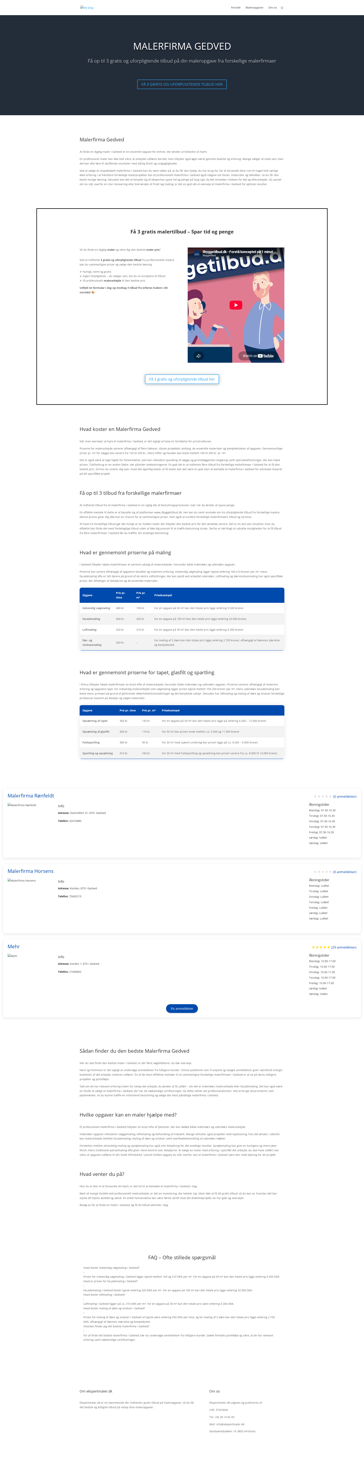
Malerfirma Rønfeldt (31, 795)
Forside (236, 7)
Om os (272, 7)
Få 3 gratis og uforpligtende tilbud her (182, 379)
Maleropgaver (255, 7)
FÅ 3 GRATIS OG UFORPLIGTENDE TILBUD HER (182, 84)
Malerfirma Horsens (30, 871)
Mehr (14, 946)
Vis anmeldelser (182, 1008)
